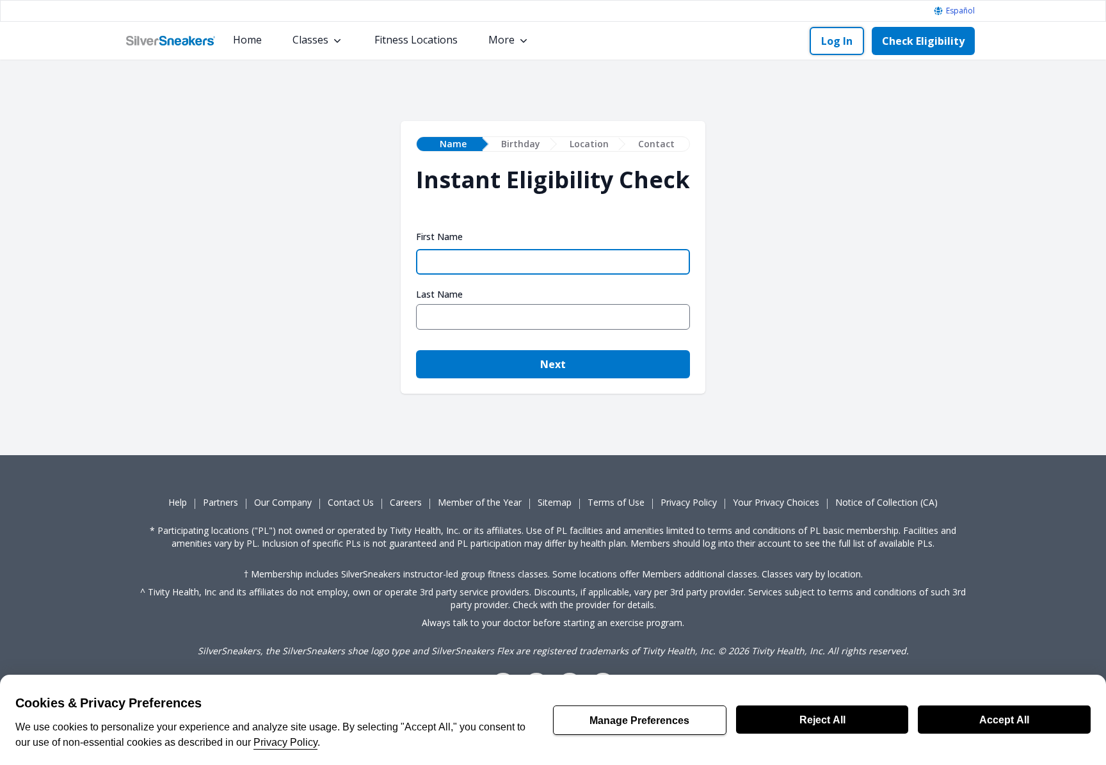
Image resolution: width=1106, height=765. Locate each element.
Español (960, 11)
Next (553, 364)
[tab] (450, 144)
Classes (310, 40)
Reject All (822, 720)
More (501, 40)
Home (247, 40)
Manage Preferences (639, 720)
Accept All (1004, 720)
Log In (837, 41)
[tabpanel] (553, 279)
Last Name (439, 294)
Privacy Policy (285, 742)
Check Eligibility (923, 41)
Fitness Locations (416, 40)
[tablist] (553, 144)
